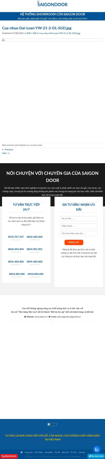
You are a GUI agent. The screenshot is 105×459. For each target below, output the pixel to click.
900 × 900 (32, 33)
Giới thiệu (38, 452)
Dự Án (57, 452)
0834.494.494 (10, 456)
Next (5, 153)
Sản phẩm (49, 452)
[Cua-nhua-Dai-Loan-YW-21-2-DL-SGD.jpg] (52, 89)
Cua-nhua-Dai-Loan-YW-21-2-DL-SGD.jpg (59, 33)
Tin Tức (73, 452)
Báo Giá (65, 452)
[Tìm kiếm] (102, 6)
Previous (7, 150)
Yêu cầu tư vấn (97, 456)
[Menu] (3, 6)
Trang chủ (28, 452)
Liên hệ (81, 452)
